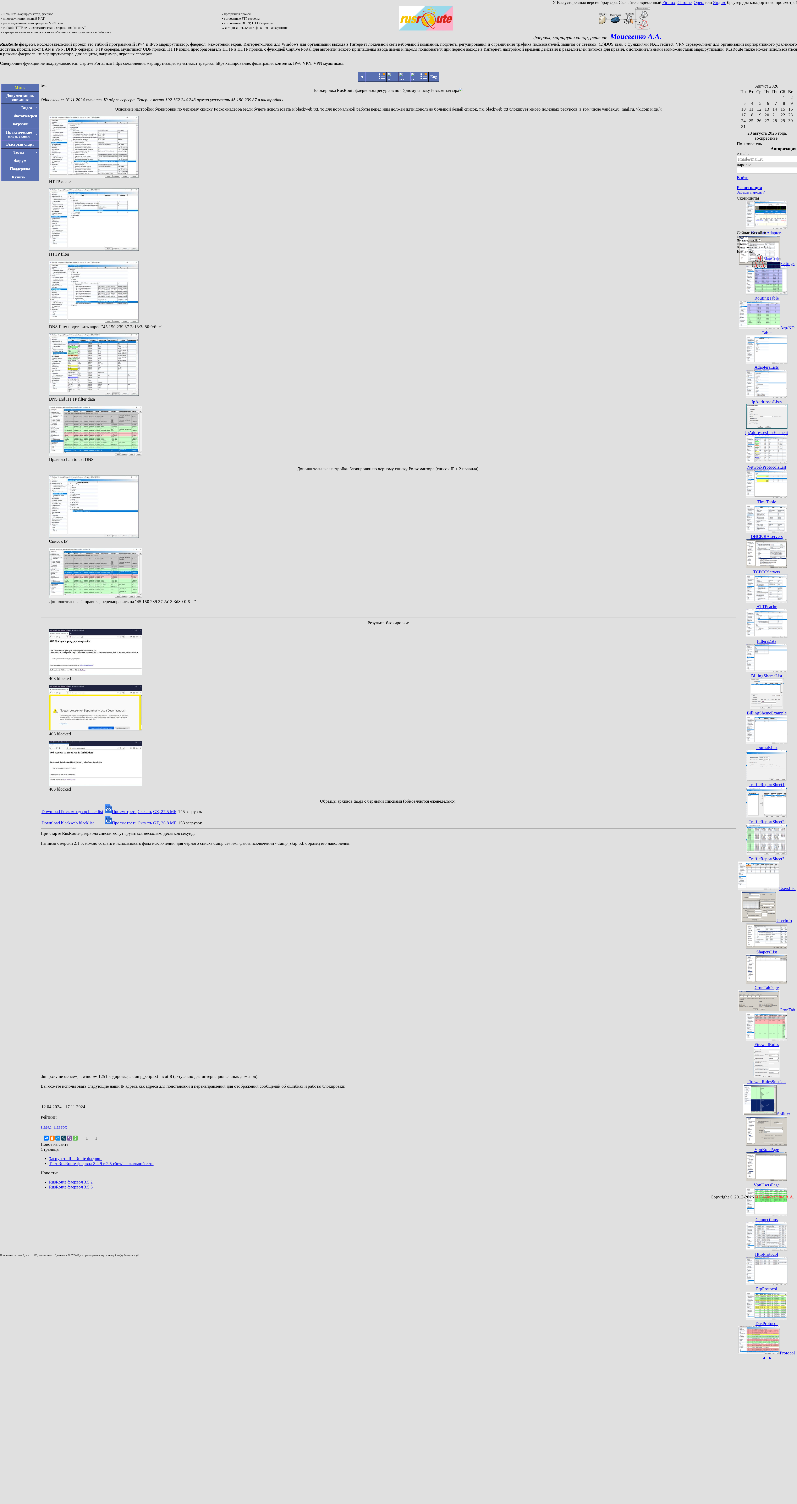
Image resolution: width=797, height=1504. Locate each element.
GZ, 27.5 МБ (164, 811)
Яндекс (719, 2)
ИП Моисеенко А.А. (774, 1196)
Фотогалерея (25, 116)
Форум (20, 160)
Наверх (60, 1127)
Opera (699, 2)
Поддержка (20, 169)
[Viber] (69, 1138)
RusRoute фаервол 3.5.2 (71, 1182)
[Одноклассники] (52, 1138)
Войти (742, 177)
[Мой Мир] (57, 1138)
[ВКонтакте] (46, 1138)
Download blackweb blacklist (68, 822)
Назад (46, 1127)
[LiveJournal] (63, 1138)
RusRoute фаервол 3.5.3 (71, 1187)
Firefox (668, 2)
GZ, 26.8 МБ (164, 822)
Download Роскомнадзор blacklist (72, 811)
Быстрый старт (20, 144)
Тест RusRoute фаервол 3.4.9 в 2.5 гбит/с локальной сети (101, 1163)
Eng (433, 76)
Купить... (20, 177)
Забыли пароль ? (751, 192)
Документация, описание (20, 97)
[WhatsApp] (75, 1138)
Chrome (684, 2)
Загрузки (20, 124)
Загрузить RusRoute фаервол (75, 1158)
